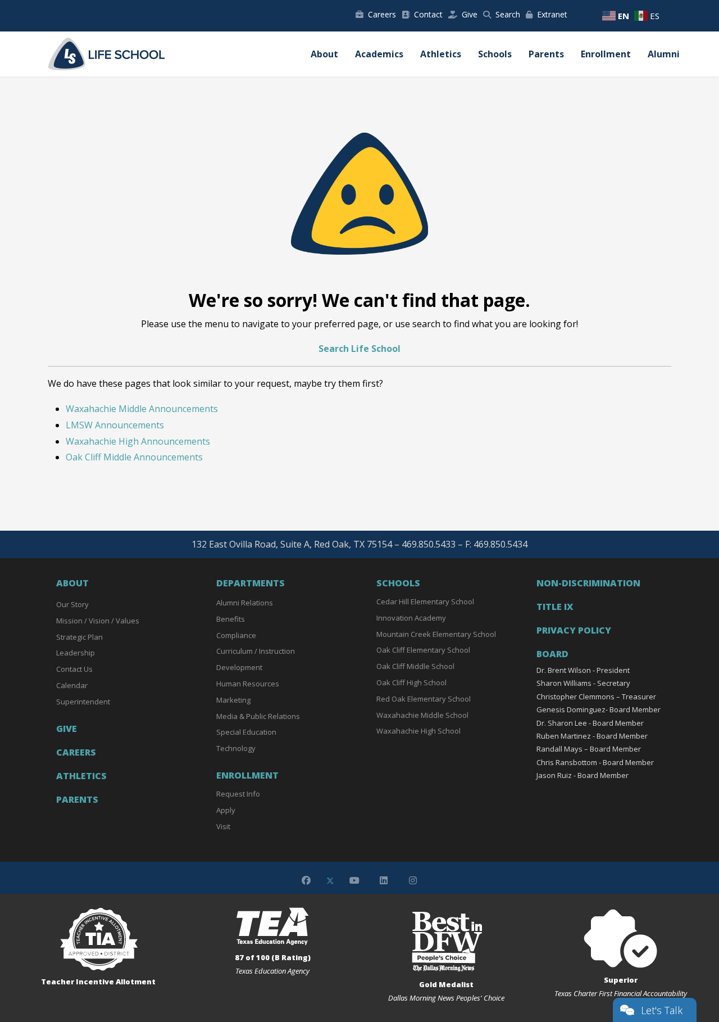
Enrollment (606, 54)
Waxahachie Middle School (422, 715)
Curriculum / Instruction (255, 651)
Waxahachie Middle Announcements (142, 409)
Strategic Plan (79, 637)
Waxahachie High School (418, 731)
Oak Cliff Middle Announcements (134, 457)
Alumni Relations (244, 603)
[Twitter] (330, 880)
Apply (225, 810)
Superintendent (83, 702)
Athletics (440, 54)
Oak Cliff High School (411, 682)
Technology (236, 748)
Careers (382, 14)
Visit (223, 826)
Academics (379, 54)
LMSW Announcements (115, 425)
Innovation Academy (411, 618)
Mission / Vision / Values (97, 621)
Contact (428, 14)
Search (507, 14)
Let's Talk (661, 1010)
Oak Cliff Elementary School (423, 650)
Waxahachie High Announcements (138, 441)
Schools (495, 54)
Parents (546, 54)
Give (469, 14)
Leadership (75, 653)
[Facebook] (306, 880)
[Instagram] (413, 880)
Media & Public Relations (258, 716)
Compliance (236, 635)
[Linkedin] (384, 880)
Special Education (246, 732)
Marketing (233, 700)
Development (239, 667)
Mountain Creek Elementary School (436, 634)
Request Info (238, 794)
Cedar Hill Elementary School (425, 601)
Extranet (552, 14)
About (324, 54)
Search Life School (359, 348)
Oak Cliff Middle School (415, 666)
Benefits (230, 619)
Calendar (72, 685)
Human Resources (247, 684)
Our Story (72, 604)
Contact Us (74, 669)
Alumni (664, 54)
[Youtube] (354, 880)
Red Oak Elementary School (423, 699)
